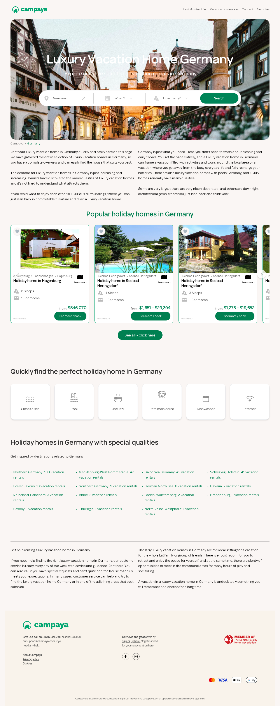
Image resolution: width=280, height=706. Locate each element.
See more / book (70, 316)
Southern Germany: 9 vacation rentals (108, 486)
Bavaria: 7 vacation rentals (230, 486)
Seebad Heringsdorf (111, 276)
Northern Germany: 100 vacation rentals (38, 475)
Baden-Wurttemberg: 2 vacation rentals (169, 497)
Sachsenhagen (43, 276)
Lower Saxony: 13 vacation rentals (39, 486)
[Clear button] (83, 98)
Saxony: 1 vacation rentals (33, 509)
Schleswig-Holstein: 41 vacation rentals (234, 475)
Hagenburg (64, 276)
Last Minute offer (194, 9)
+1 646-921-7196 (51, 637)
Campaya (16, 143)
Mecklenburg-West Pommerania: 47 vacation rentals (106, 475)
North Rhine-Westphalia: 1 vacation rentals (172, 511)
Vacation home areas (224, 9)
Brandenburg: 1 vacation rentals (234, 495)
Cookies (27, 663)
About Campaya (32, 655)
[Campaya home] (28, 9)
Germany (33, 143)
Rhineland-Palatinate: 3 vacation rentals (38, 497)
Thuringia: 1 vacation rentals (100, 509)
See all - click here (140, 335)
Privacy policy (31, 659)
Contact (247, 9)
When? (120, 98)
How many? (171, 98)
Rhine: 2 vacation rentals (98, 495)
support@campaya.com (40, 641)
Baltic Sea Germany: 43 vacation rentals (169, 475)
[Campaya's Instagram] (136, 656)
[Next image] (261, 274)
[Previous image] (18, 274)
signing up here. (131, 641)
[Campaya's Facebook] (125, 656)
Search (219, 98)
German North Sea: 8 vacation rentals (173, 486)
